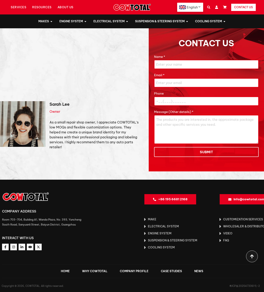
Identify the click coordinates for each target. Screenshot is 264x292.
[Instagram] (13, 247)
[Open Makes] (51, 21)
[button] (208, 7)
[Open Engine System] (85, 21)
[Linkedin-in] (22, 247)
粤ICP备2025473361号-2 (244, 285)
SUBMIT (206, 152)
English (192, 7)
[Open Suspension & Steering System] (187, 21)
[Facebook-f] (5, 247)
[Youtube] (30, 247)
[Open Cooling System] (224, 21)
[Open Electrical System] (127, 21)
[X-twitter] (38, 247)
